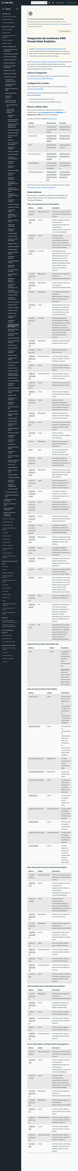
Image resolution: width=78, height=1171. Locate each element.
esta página (65, 24)
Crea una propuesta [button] (65, 31)
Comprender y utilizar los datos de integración (41, 187)
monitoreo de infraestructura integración (45, 62)
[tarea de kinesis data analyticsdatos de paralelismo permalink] (66, 986)
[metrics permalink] (42, 192)
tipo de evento (52, 118)
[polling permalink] (50, 83)
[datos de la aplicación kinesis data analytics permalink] (60, 204)
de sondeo (38, 93)
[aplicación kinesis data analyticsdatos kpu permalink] (59, 644)
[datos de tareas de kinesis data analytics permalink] (58, 689)
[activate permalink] (48, 73)
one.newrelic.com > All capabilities (52, 112)
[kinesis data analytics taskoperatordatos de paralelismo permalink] (69, 1044)
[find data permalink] (49, 106)
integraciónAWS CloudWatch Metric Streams (49, 49)
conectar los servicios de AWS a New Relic (40, 78)
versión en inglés (54, 24)
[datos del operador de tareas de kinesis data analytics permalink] (67, 867)
